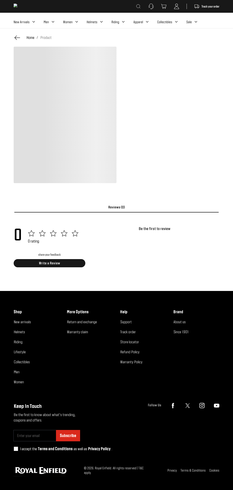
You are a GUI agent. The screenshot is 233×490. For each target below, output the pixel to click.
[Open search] (138, 6)
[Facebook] (173, 405)
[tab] (116, 207)
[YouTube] (216, 405)
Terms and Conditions (55, 449)
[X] (187, 405)
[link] (46, 37)
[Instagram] (202, 405)
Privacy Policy (99, 449)
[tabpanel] (116, 248)
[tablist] (116, 207)
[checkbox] (16, 449)
